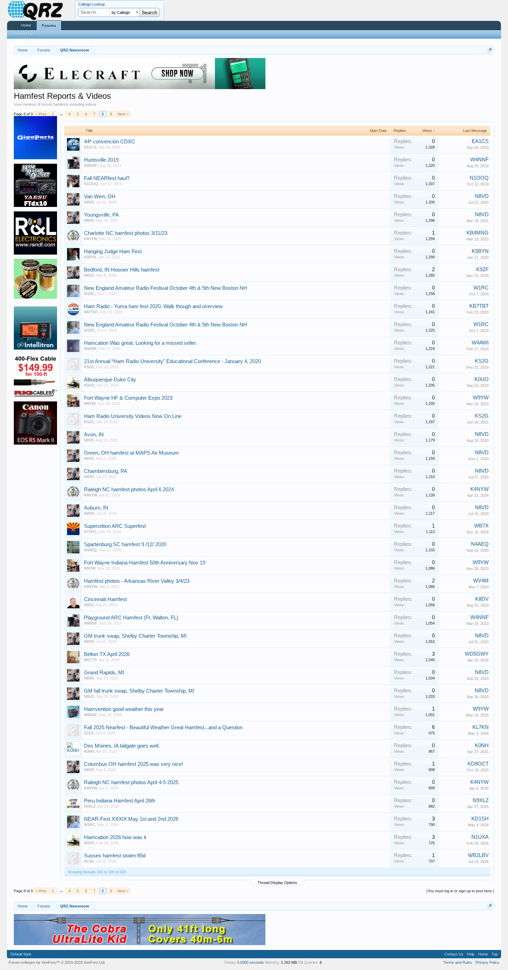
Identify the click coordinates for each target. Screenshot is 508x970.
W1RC (89, 294)
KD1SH (480, 818)
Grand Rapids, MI (104, 672)
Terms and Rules (457, 962)
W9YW (89, 403)
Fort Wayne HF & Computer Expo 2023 (128, 398)
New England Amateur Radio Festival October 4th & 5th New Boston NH (165, 288)
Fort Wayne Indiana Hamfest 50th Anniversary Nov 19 (144, 562)
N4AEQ (90, 550)
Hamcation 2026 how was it (115, 837)
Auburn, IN (96, 508)
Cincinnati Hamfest (105, 599)
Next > (123, 114)
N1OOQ (91, 184)
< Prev (41, 114)
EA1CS (90, 147)
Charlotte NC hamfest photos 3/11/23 (125, 233)
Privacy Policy (487, 962)
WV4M (481, 580)
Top (494, 954)
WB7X (481, 526)
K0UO (89, 385)
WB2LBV (478, 855)
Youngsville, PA (101, 215)
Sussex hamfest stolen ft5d (114, 855)
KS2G (89, 367)
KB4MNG (478, 233)
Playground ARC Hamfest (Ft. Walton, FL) (131, 617)
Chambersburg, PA (105, 471)
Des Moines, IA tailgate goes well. (122, 746)
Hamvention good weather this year (124, 709)
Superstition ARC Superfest (115, 526)
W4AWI (90, 348)
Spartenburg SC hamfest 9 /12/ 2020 (125, 544)
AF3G (89, 861)
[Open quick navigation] (490, 50)
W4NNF (90, 165)
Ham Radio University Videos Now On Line (132, 416)
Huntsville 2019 (101, 160)
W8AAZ (90, 715)
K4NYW (90, 239)
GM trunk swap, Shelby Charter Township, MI (135, 636)
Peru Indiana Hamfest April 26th (119, 800)
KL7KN (480, 727)
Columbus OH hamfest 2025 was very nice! (133, 764)
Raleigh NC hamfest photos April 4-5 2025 (131, 782)
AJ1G (89, 733)
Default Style (20, 954)
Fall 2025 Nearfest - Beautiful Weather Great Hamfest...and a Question (163, 727)
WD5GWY (477, 654)
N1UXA (480, 837)
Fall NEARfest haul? (107, 178)
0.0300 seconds (250, 962)
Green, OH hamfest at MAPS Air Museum (131, 453)
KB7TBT (91, 312)
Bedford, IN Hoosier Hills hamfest (121, 270)
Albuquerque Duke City (110, 379)
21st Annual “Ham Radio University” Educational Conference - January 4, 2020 (172, 361)
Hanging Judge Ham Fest (113, 251)
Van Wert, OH (99, 196)
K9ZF (482, 269)
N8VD (89, 202)
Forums (49, 25)
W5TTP (90, 660)
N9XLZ (90, 806)
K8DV (89, 605)
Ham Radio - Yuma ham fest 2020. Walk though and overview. (154, 306)
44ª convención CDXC (109, 141)
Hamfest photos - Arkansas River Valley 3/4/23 (136, 581)
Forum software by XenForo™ (57, 962)
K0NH (89, 751)
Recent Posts (24, 34)
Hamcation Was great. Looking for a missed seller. (140, 343)
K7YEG (90, 532)
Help (470, 954)
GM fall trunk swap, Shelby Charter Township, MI (139, 691)
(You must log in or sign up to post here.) (460, 891)
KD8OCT (478, 764)
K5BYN (90, 257)
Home (26, 25)
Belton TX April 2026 (107, 654)
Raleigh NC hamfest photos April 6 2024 (129, 489)
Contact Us (453, 954)
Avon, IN (94, 434)
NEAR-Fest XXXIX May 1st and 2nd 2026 (131, 819)
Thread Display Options (277, 883)
